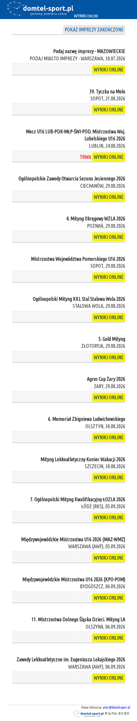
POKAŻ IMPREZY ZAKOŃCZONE (94, 29)
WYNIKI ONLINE (109, 69)
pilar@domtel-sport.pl (116, 707)
